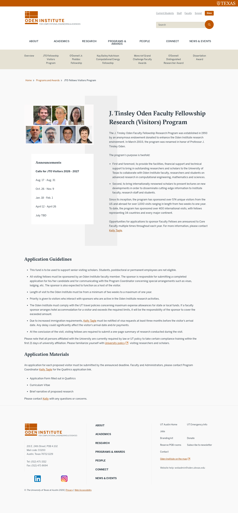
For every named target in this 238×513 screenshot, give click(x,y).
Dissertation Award (199, 57)
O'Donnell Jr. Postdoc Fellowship (76, 59)
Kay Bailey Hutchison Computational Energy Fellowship (108, 59)
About (33, 41)
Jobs (162, 431)
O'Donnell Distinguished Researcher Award (173, 59)
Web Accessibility (83, 490)
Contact (164, 451)
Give (209, 13)
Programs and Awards (48, 80)
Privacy (69, 490)
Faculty (188, 13)
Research (89, 41)
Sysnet (198, 13)
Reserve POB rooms (170, 445)
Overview (29, 55)
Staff (179, 13)
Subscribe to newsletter (199, 445)
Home (28, 80)
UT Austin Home (168, 424)
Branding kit (166, 438)
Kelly (46, 398)
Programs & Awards (117, 42)
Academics (61, 41)
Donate (191, 438)
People (145, 41)
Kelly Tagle (115, 230)
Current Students (165, 13)
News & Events (200, 41)
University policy (115, 343)
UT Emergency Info (197, 424)
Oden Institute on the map (173, 459)
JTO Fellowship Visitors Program (51, 59)
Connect (172, 41)
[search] (209, 24)
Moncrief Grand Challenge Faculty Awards (142, 59)
